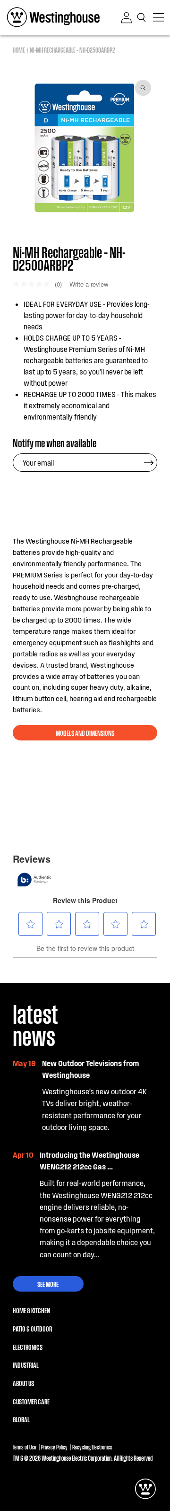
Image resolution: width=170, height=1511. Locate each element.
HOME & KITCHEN (31, 1310)
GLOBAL (21, 1419)
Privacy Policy (54, 1447)
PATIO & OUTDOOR (32, 1328)
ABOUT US (23, 1382)
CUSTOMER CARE (31, 1401)
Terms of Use (24, 1447)
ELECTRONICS (27, 1346)
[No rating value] (34, 284)
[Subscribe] (148, 462)
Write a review (88, 284)
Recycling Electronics (92, 1447)
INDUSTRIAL (26, 1364)
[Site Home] (53, 17)
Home (19, 49)
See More (48, 1283)
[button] (142, 17)
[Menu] (158, 17)
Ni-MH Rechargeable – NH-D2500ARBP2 (72, 49)
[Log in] (126, 17)
